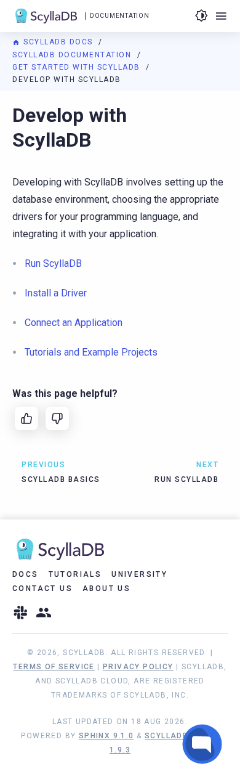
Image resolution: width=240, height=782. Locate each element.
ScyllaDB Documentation (73, 55)
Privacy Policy (138, 666)
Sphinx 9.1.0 (106, 735)
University (139, 574)
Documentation (119, 15)
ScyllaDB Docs (58, 42)
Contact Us (42, 588)
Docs (25, 574)
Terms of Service (53, 666)
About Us (106, 588)
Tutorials (75, 574)
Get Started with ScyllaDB (77, 67)
